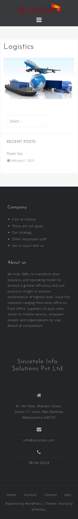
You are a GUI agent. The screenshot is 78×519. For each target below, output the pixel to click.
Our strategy (22, 232)
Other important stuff (29, 239)
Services (30, 495)
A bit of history (24, 219)
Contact (50, 495)
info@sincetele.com (39, 440)
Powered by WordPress (23, 504)
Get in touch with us (28, 246)
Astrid (63, 504)
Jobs (68, 495)
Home (11, 495)
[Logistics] (38, 78)
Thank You (15, 154)
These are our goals (28, 226)
